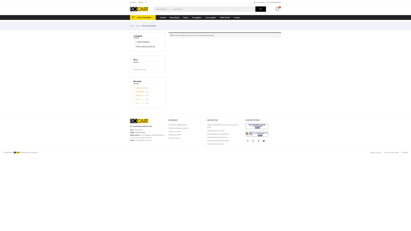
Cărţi (137, 26)
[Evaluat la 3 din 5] (141, 95)
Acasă (132, 26)
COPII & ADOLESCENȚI (145, 47)
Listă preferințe (275, 2)
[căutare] (260, 9)
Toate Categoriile (143, 42)
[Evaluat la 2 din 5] (141, 99)
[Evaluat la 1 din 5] (141, 103)
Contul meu (261, 2)
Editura (133, 2)
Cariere (140, 2)
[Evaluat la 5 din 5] (141, 88)
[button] (277, 9)
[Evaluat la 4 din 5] (141, 92)
